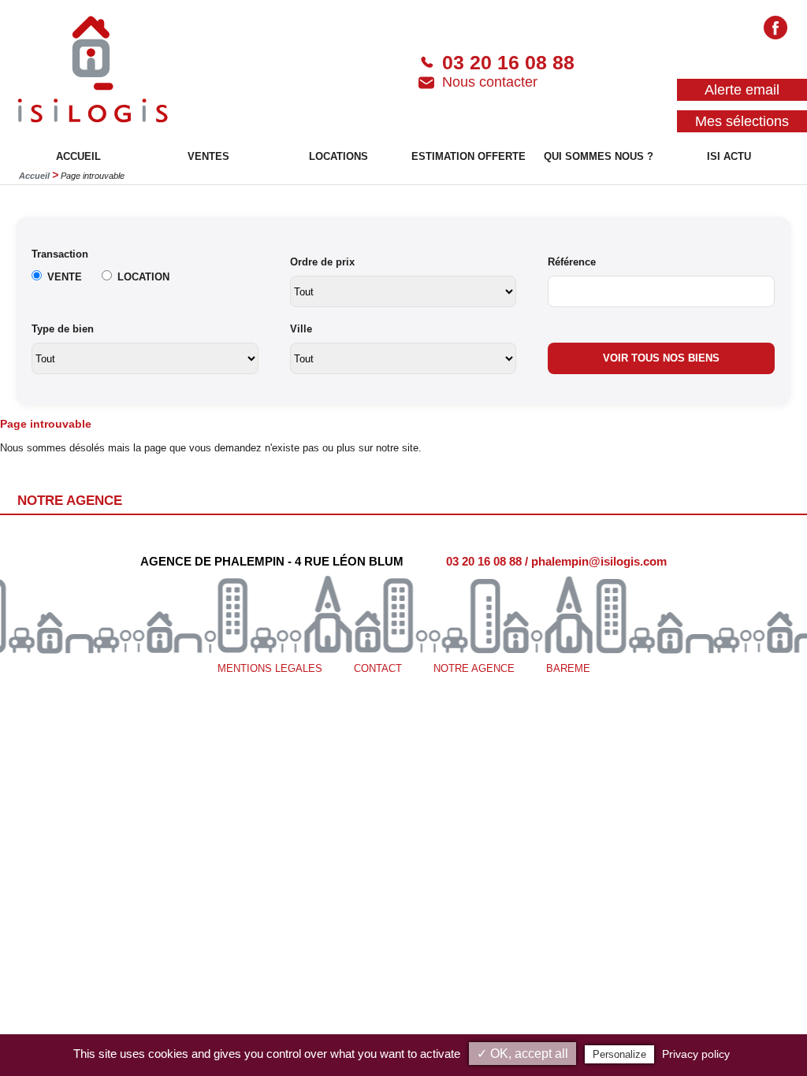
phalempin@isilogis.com (599, 561)
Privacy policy (696, 1054)
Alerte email (742, 90)
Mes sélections (742, 121)
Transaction (60, 254)
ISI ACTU (729, 156)
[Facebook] (775, 30)
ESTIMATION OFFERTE (468, 156)
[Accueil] (93, 71)
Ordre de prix (322, 262)
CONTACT (378, 668)
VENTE (64, 277)
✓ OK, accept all (522, 1053)
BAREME (568, 668)
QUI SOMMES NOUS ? (598, 156)
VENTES (208, 156)
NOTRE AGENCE (474, 668)
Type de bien (63, 329)
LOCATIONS (338, 156)
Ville (301, 329)
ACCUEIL (78, 156)
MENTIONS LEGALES (270, 668)
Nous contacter (489, 82)
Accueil (34, 175)
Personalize (619, 1054)
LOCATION (143, 277)
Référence (572, 262)
